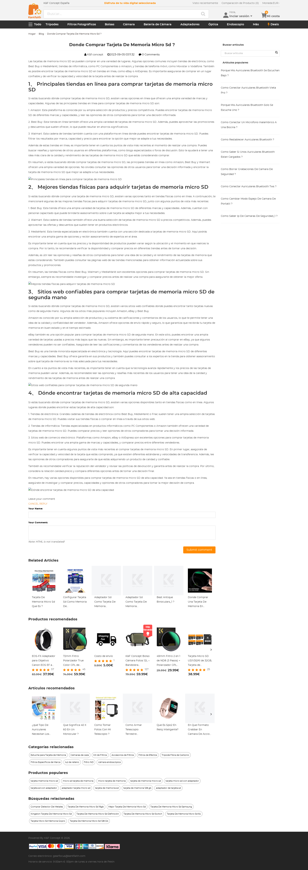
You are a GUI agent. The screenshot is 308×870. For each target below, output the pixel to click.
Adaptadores (189, 24)
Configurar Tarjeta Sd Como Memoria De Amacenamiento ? (75, 602)
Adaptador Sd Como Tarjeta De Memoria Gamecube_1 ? (136, 602)
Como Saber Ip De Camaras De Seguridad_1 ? (249, 216)
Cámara (129, 24)
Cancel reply (37, 504)
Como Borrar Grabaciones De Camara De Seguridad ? (247, 171)
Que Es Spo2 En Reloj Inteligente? (167, 727)
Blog (41, 34)
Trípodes (52, 24)
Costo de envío (103, 656)
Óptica (213, 24)
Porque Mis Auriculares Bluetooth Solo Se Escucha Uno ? (247, 107)
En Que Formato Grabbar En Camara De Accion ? (199, 730)
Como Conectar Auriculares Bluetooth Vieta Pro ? (248, 90)
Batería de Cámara (157, 24)
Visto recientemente (205, 3)
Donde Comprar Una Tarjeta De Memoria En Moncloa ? (198, 602)
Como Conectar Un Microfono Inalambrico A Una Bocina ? (249, 125)
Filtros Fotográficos (81, 24)
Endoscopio (235, 24)
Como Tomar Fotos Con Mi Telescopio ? (102, 729)
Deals (275, 24)
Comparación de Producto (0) (240, 3)
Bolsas (109, 24)
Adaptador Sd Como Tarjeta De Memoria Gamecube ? (104, 602)
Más (256, 24)
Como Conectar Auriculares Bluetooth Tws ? (248, 186)
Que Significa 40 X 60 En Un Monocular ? (74, 729)
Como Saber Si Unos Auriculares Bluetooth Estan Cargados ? (248, 154)
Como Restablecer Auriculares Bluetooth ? (247, 139)
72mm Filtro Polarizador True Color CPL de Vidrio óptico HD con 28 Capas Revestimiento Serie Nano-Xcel (73, 661)
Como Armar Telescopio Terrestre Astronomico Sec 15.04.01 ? (136, 730)
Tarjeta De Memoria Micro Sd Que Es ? (43, 602)
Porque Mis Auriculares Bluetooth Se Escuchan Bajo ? (250, 73)
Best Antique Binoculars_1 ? (165, 599)
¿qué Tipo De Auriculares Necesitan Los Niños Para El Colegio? (40, 730)
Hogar (32, 34)
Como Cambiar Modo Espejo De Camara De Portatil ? (248, 201)
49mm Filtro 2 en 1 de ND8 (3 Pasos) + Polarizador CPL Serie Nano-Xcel (168, 661)
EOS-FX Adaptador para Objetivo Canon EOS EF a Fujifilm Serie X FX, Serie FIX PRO (43, 661)
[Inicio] (34, 10)
